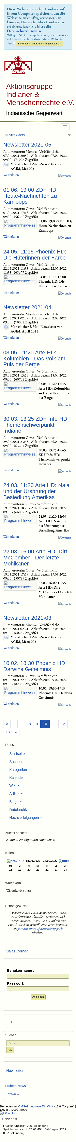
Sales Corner (17, 951)
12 (63, 724)
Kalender (16, 778)
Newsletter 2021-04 (27, 307)
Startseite (17, 754)
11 (54, 724)
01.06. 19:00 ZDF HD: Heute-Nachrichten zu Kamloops (30, 196)
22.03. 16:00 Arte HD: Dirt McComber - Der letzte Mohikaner (35, 557)
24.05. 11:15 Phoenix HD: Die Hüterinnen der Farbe (34, 255)
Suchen (15, 762)
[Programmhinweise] (19, 224)
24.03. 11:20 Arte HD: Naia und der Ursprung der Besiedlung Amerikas (36, 491)
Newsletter (15, 1071)
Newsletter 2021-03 (27, 618)
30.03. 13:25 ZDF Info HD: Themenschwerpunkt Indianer (36, 425)
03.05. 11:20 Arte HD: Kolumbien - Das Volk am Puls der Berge (34, 358)
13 (8, 732)
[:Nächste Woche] (64, 861)
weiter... (12, 1093)
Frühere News (15, 1086)
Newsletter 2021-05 (27, 145)
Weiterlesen (11, 174)
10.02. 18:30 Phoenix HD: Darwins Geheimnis (35, 666)
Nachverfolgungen (24, 818)
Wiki (13, 786)
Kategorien (18, 770)
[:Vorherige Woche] (15, 861)
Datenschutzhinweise (24, 30)
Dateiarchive (19, 810)
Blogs (14, 802)
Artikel (14, 794)
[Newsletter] (6, 164)
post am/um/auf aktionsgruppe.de (40, 928)
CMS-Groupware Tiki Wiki (36, 1106)
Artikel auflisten (17, 135)
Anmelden (38, 996)
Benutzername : (20, 971)
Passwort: (15, 983)
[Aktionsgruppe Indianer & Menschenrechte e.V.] (16, 65)
